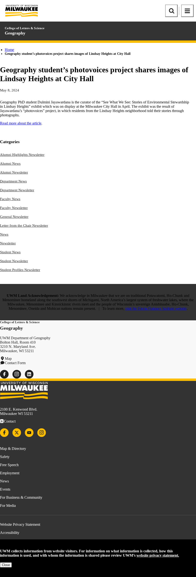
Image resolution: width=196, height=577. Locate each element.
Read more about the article (20, 123)
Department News (13, 181)
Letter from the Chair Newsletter (24, 225)
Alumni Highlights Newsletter (22, 155)
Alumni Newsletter (14, 172)
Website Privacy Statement (20, 524)
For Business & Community (21, 497)
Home (9, 50)
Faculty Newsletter (14, 208)
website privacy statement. (157, 555)
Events (5, 489)
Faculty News (10, 199)
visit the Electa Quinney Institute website (156, 308)
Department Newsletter (17, 190)
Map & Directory (13, 449)
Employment (9, 473)
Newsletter (8, 243)
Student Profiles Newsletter (20, 270)
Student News (10, 252)
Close (6, 565)
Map (8, 358)
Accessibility (9, 533)
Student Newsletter (14, 261)
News (4, 234)
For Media (8, 505)
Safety (5, 457)
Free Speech (9, 465)
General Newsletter (14, 217)
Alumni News (10, 163)
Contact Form (15, 363)
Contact (10, 421)
